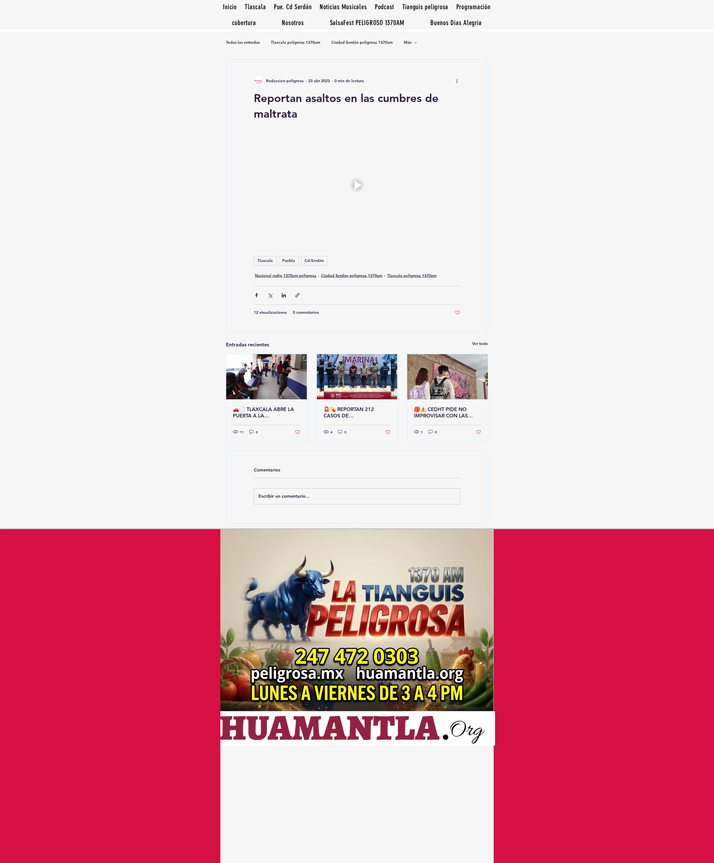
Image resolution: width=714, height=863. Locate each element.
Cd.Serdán (314, 260)
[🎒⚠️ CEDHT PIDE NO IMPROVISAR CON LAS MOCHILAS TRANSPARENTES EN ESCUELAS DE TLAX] (447, 376)
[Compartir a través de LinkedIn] (283, 295)
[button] (456, 23)
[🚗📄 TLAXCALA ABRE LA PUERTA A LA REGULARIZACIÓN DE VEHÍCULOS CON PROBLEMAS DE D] (266, 376)
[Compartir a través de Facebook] (256, 295)
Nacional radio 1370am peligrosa (285, 275)
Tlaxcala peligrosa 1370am (295, 42)
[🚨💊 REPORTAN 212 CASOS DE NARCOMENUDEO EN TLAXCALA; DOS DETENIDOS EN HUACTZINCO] (357, 376)
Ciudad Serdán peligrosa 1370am (362, 42)
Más (407, 42)
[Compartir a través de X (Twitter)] (270, 295)
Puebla (288, 260)
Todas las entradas (243, 42)
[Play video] (357, 185)
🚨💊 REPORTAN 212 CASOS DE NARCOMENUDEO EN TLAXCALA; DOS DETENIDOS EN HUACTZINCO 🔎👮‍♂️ (350, 412)
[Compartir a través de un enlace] (297, 295)
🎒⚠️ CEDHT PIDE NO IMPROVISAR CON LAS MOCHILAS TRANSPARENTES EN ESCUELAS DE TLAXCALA (444, 412)
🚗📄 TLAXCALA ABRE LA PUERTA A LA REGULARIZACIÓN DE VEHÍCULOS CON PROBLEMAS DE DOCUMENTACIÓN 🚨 (263, 412)
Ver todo (480, 343)
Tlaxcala (265, 260)
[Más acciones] (457, 80)
